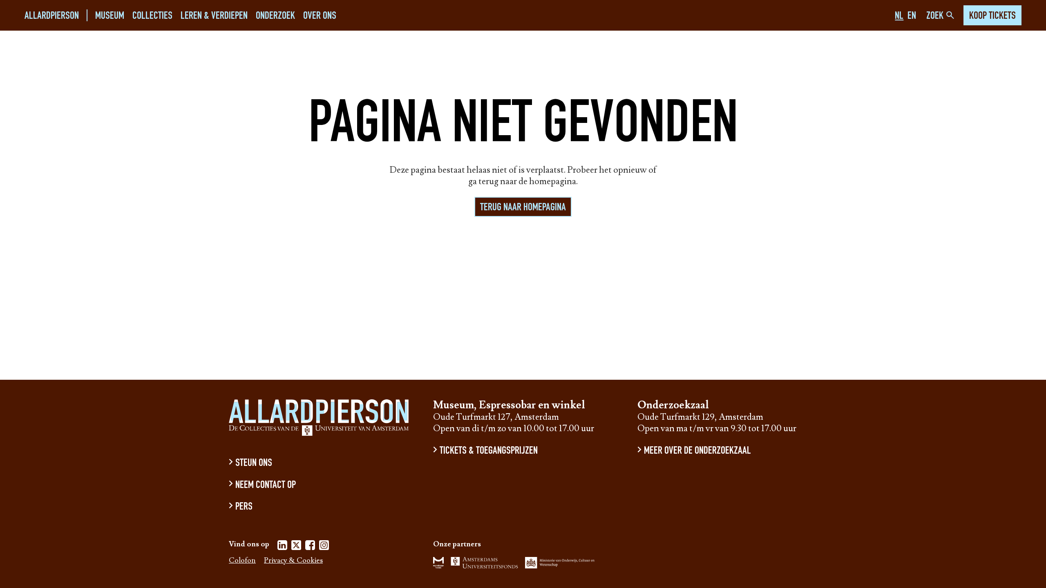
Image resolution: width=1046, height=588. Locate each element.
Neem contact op (265, 485)
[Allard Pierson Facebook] (310, 546)
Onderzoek (275, 16)
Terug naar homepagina (523, 208)
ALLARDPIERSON (52, 16)
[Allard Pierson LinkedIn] (282, 546)
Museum (109, 16)
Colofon (242, 561)
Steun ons (253, 464)
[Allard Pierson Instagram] (324, 546)
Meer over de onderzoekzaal (697, 451)
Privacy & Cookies (293, 561)
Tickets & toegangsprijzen (489, 451)
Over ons (319, 16)
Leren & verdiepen (214, 16)
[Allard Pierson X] (296, 546)
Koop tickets (992, 16)
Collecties (152, 16)
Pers (244, 507)
